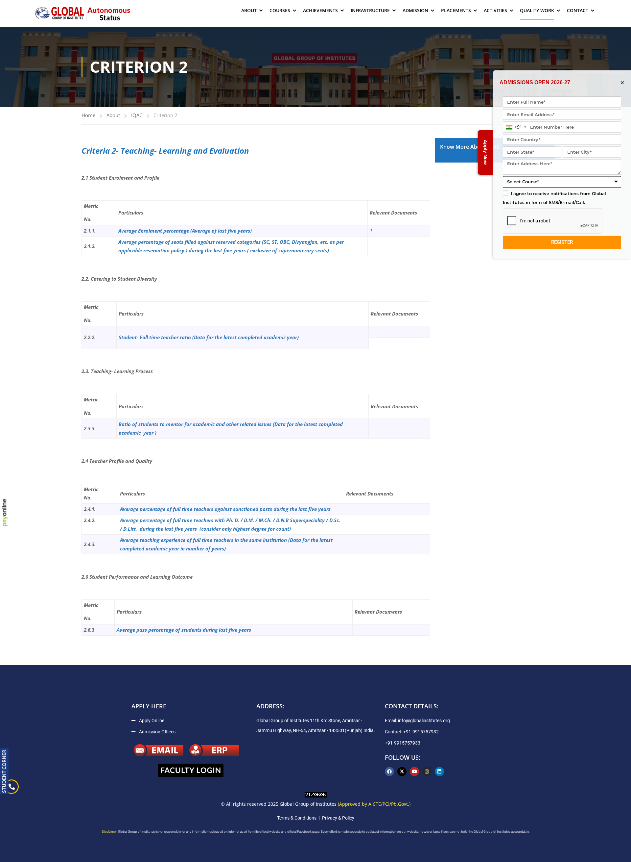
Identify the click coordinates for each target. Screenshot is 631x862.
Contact (577, 10)
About (249, 10)
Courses (279, 10)
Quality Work (537, 10)
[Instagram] (427, 771)
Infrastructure (370, 10)
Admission (415, 10)
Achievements (320, 10)
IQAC (136, 115)
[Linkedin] (439, 771)
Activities (495, 10)
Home (88, 115)
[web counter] (316, 794)
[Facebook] (389, 771)
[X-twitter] (402, 771)
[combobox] (515, 127)
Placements (456, 10)
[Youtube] (414, 771)
